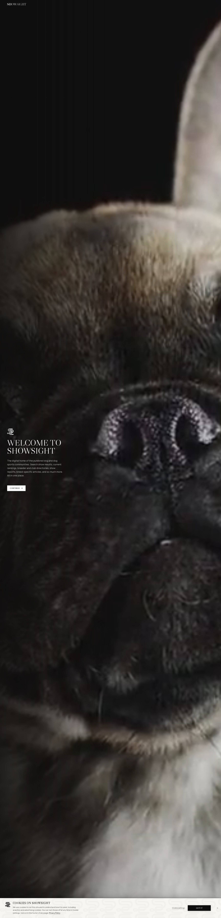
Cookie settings (178, 908)
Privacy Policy (54, 913)
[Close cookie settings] (217, 908)
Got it (199, 908)
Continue (15, 488)
